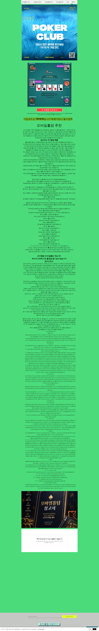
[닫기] (97, 629)
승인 (94, 629)
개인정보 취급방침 (41, 629)
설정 (90, 629)
